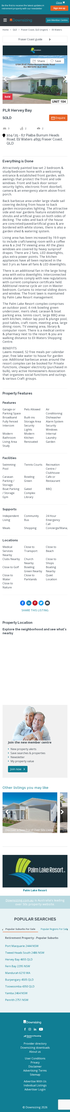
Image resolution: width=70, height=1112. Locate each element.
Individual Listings (35, 1085)
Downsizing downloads (35, 1047)
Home (6, 29)
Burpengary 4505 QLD (19, 980)
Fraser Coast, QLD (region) (34, 29)
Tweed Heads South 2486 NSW (24, 953)
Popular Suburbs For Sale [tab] (20, 929)
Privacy (35, 1062)
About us (35, 1052)
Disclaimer (35, 1066)
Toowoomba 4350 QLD (19, 986)
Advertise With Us (35, 1081)
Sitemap (35, 1074)
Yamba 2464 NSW (16, 993)
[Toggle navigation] (5, 20)
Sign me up (59, 8)
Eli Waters (57, 29)
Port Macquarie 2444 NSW (22, 946)
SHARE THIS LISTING (35, 610)
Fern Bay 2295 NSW (17, 966)
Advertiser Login (35, 1089)
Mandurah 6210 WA (17, 973)
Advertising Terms (35, 1070)
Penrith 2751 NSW (16, 1000)
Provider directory (35, 1043)
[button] (38, 61)
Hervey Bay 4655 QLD (19, 959)
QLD (15, 29)
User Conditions (35, 1058)
